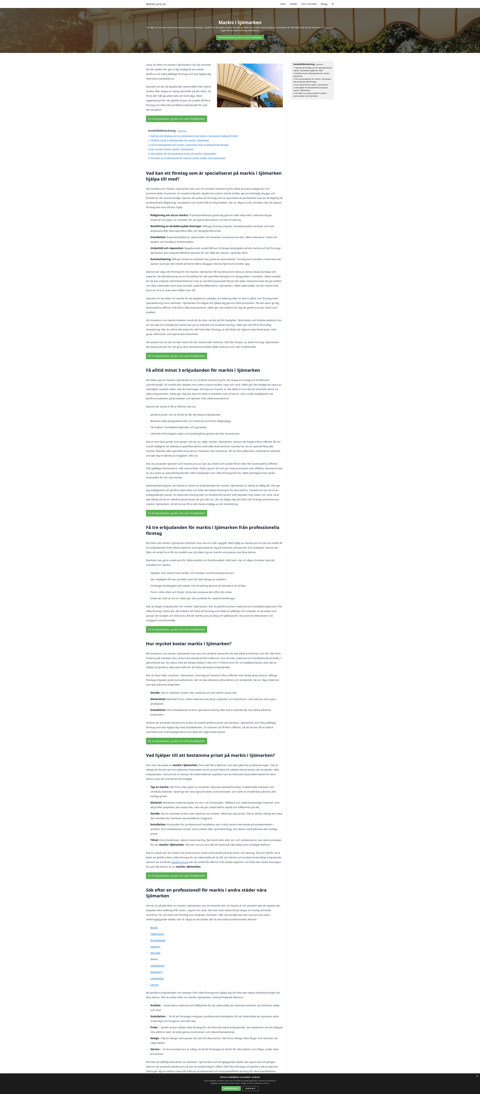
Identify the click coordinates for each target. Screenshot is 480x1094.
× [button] (477, 1076)
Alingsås (155, 953)
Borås (154, 927)
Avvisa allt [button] (250, 1088)
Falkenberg (157, 934)
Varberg (155, 946)
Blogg (324, 4)
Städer (293, 4)
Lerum (154, 984)
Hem (283, 4)
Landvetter (157, 978)
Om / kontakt (309, 4)
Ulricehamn (157, 965)
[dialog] (240, 1083)
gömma (182, 130)
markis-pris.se (179, 862)
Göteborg (156, 972)
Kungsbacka (157, 940)
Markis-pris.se (156, 4)
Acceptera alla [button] (231, 1088)
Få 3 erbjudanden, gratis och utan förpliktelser (240, 37)
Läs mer (266, 1083)
